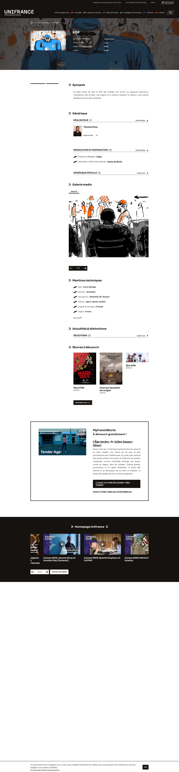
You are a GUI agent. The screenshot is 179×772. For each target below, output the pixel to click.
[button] (144, 201)
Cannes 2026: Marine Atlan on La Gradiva (129, 559)
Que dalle (131, 365)
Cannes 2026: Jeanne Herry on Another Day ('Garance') (46, 559)
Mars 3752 (78, 388)
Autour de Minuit (114, 161)
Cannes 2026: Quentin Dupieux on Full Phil (89, 559)
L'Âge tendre (101, 441)
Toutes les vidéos (59, 572)
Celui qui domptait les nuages (110, 389)
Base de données (112, 13)
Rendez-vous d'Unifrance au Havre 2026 (107, 3)
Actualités (78, 13)
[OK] (145, 767)
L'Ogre (106, 43)
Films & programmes (62, 13)
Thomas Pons (109, 39)
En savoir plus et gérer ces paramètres (44, 770)
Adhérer (162, 13)
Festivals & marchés (94, 13)
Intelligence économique (132, 13)
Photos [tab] (74, 191)
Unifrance (150, 13)
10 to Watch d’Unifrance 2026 (136, 3)
